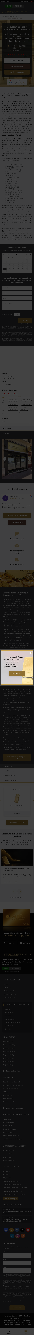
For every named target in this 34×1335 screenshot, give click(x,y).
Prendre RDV (17, 673)
